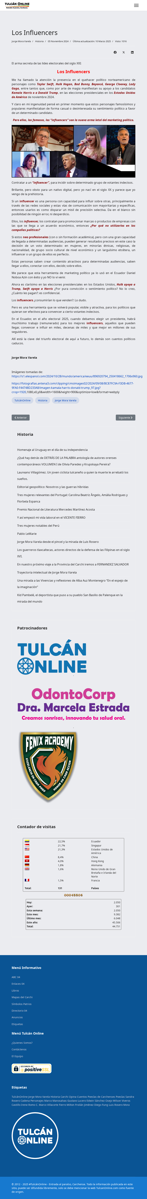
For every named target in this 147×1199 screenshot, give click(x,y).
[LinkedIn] (132, 52)
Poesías (120, 1096)
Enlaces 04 (18, 983)
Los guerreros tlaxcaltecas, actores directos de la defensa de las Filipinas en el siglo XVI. (73, 553)
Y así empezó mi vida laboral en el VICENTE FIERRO (51, 518)
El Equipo (17, 1056)
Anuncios (17, 1017)
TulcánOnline (22, 400)
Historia (39, 41)
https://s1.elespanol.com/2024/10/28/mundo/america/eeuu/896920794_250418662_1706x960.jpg (77, 376)
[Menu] (136, 5)
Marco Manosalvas (55, 1100)
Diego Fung (101, 1104)
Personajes (37, 1100)
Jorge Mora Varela (65, 400)
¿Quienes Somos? (22, 1042)
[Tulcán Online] (73, 657)
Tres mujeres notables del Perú (38, 526)
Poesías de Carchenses (101, 1096)
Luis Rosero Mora (119, 1104)
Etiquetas (17, 1024)
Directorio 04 (19, 1010)
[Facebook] (115, 52)
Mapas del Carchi (22, 997)
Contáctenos (19, 1049)
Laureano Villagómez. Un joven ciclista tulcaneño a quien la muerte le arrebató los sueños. (72, 475)
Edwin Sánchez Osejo (99, 1100)
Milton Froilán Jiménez (80, 1104)
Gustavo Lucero (76, 1100)
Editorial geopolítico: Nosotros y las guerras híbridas (53, 487)
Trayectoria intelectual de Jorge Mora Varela (47, 572)
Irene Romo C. (29, 1104)
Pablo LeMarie (27, 534)
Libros (15, 990)
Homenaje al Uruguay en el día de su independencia (52, 450)
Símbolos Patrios (22, 1004)
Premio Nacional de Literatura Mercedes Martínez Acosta (56, 509)
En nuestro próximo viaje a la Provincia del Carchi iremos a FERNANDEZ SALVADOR (73, 564)
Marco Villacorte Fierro (52, 1104)
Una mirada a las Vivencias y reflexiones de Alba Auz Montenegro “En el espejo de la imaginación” (72, 584)
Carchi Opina (68, 1096)
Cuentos (82, 1096)
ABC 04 (16, 977)
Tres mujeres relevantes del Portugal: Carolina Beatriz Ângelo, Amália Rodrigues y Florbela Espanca (72, 498)
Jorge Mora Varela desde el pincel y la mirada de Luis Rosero (58, 542)
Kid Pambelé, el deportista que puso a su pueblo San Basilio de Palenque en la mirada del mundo (70, 598)
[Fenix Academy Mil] (73, 766)
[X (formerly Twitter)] (124, 52)
